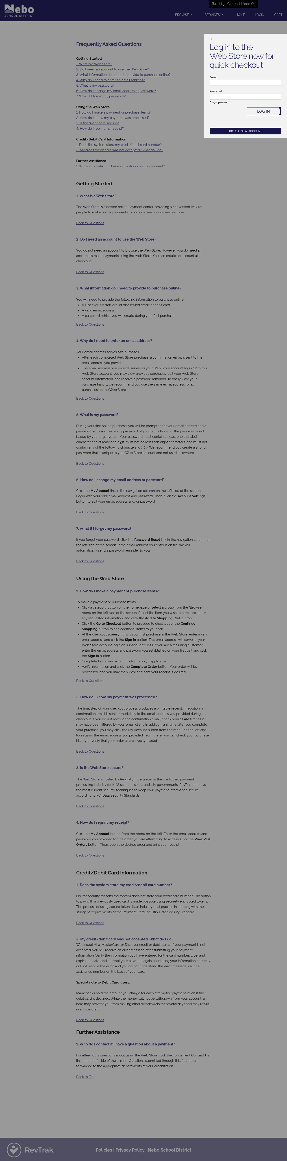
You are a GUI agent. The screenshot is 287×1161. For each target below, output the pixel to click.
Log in (263, 111)
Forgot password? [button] (220, 102)
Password (216, 91)
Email (213, 77)
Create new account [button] (245, 131)
